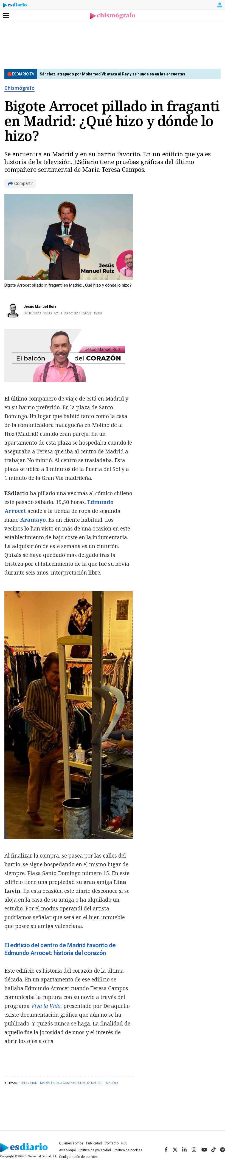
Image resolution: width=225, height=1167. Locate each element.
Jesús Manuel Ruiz (40, 306)
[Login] (220, 5)
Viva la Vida (46, 1006)
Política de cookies (128, 1150)
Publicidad (94, 1143)
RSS (124, 1143)
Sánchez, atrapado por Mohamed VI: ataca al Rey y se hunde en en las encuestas (112, 74)
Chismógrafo (19, 88)
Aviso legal (67, 1150)
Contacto (112, 1143)
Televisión (28, 1083)
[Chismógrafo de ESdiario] (112, 16)
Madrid (112, 1083)
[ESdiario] (15, 6)
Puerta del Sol (90, 1083)
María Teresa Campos (57, 1083)
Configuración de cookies (78, 1157)
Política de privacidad (94, 1150)
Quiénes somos (71, 1143)
